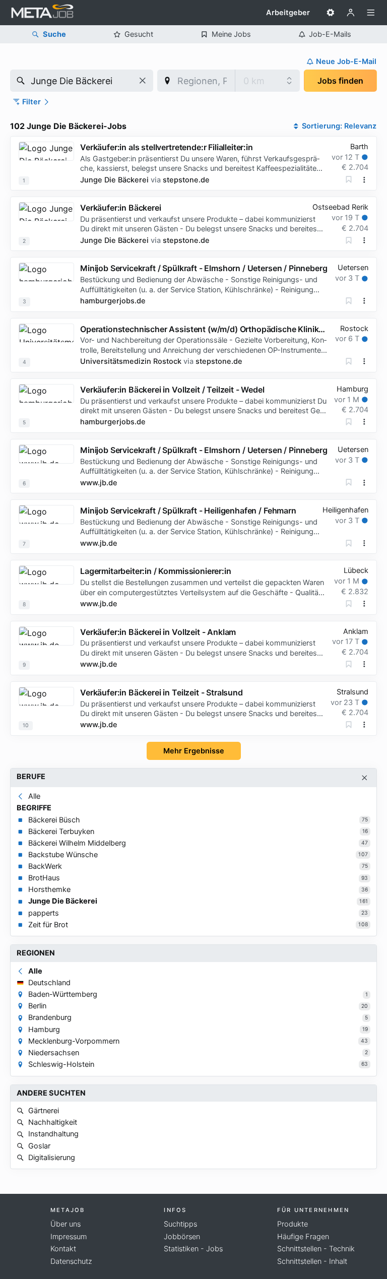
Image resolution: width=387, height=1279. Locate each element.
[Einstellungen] (330, 13)
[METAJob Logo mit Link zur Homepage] (42, 12)
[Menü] (371, 13)
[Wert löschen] (143, 81)
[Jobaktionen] (364, 180)
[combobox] (81, 81)
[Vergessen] (348, 179)
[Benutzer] (351, 13)
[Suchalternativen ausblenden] (364, 778)
